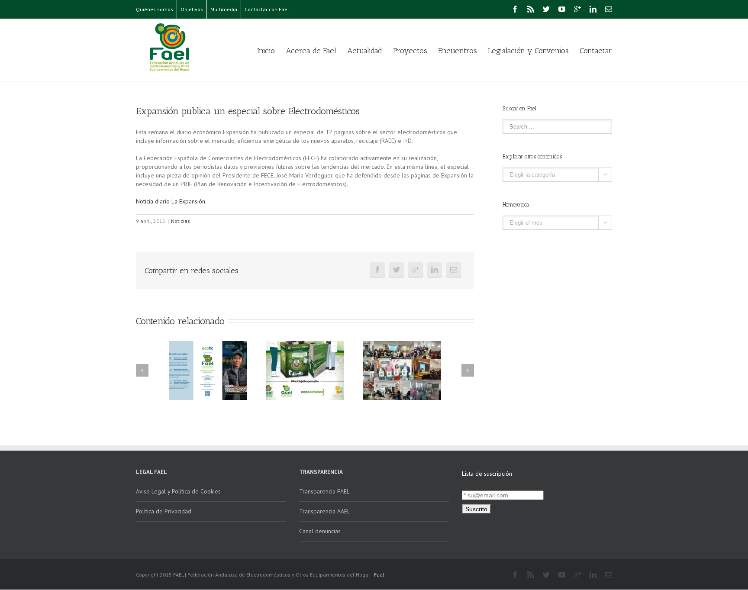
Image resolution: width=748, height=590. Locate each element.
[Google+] (577, 9)
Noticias (180, 221)
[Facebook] (515, 9)
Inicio (266, 50)
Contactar (596, 50)
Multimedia (223, 9)
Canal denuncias (320, 531)
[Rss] (530, 9)
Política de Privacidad (163, 511)
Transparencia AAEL (324, 511)
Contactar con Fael (267, 9)
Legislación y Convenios (528, 50)
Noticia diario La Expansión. (171, 201)
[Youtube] (561, 9)
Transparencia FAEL (324, 491)
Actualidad (364, 50)
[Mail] (608, 9)
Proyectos (410, 50)
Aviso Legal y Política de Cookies (178, 491)
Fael (379, 574)
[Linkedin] (593, 9)
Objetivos (192, 9)
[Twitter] (546, 9)
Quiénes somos (154, 9)
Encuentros (457, 50)
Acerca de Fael (311, 50)
